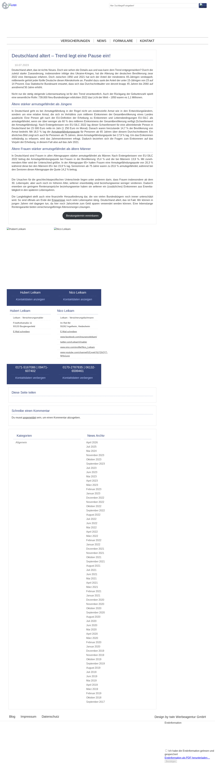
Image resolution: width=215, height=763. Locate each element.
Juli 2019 (91, 672)
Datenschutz (50, 716)
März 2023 (92, 485)
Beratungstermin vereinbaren (82, 215)
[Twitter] (206, 25)
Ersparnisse (58, 200)
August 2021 (93, 565)
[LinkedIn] (206, 22)
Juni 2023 (91, 472)
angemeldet (29, 417)
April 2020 (92, 633)
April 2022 (92, 531)
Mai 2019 (91, 680)
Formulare (123, 41)
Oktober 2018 (93, 697)
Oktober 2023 (93, 459)
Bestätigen (171, 761)
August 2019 (93, 667)
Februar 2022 (93, 540)
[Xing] (206, 29)
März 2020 (92, 638)
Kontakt (147, 41)
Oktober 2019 (93, 659)
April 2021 (92, 582)
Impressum (28, 716)
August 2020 (93, 616)
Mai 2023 (91, 476)
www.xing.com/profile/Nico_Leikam (77, 347)
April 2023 (92, 480)
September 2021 (95, 561)
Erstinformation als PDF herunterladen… (187, 757)
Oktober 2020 (93, 608)
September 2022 (95, 510)
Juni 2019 (91, 676)
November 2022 (95, 502)
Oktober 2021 (93, 557)
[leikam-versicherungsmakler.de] (12, 4)
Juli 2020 (91, 621)
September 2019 (95, 663)
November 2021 (95, 553)
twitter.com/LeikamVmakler (73, 342)
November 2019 (95, 655)
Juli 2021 (91, 570)
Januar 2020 (93, 646)
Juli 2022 (91, 519)
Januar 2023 (93, 493)
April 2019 (92, 684)
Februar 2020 (93, 642)
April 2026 (92, 442)
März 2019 (92, 689)
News (101, 41)
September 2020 (95, 612)
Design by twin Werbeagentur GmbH (180, 717)
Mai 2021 (91, 578)
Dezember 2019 (95, 650)
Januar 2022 (93, 544)
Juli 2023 (91, 468)
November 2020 (95, 604)
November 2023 (95, 455)
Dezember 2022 (95, 497)
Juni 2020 (91, 625)
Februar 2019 (93, 693)
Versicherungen (75, 41)
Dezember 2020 (95, 599)
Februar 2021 (93, 591)
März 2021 (92, 587)
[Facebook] (206, 15)
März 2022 (92, 536)
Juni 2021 (91, 574)
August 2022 (93, 514)
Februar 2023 (93, 489)
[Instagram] (206, 18)
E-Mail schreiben (21, 331)
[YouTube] (206, 32)
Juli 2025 (91, 446)
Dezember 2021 (95, 548)
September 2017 (95, 701)
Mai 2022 (91, 527)
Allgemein (21, 442)
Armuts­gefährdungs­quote (65, 131)
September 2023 (95, 463)
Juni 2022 (91, 523)
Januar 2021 (93, 595)
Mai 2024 (91, 451)
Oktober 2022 (93, 506)
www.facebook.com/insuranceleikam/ (78, 336)
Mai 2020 (91, 629)
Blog (12, 716)
